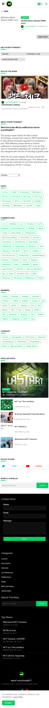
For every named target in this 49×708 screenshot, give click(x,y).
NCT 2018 (16, 197)
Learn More (18, 697)
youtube (39, 466)
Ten (32, 314)
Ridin (16, 265)
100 (3, 224)
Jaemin (35, 301)
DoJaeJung (24, 192)
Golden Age (6, 246)
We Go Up (6, 278)
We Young (18, 278)
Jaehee (15, 301)
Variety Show (31, 346)
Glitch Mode (33, 242)
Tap (3, 274)
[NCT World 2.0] (7, 429)
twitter (14, 466)
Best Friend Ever (18, 228)
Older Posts (43, 37)
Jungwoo (23, 305)
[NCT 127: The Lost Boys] (7, 404)
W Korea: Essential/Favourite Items (30, 414)
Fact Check (25, 237)
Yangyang (15, 319)
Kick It (26, 251)
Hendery (5, 301)
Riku (13, 310)
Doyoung (14, 296)
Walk (35, 274)
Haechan (35, 296)
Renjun (4, 310)
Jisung (4, 305)
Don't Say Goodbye (9, 237)
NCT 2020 (27, 197)
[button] (46, 4)
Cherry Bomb (16, 233)
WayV (38, 206)
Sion (3, 314)
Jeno (43, 301)
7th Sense (30, 224)
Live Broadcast (8, 342)
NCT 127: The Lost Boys (24, 401)
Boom (41, 228)
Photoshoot (35, 342)
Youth (40, 278)
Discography (17, 337)
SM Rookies (18, 206)
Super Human (7, 269)
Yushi (25, 319)
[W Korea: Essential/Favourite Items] (7, 417)
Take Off (19, 269)
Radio (4, 346)
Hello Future (20, 246)
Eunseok (25, 296)
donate (5, 54)
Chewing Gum (30, 233)
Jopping (5, 251)
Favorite (36, 237)
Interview (41, 337)
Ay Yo (40, 224)
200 (21, 224)
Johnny (13, 305)
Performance (22, 342)
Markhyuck (36, 192)
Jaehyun (25, 301)
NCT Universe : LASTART (14, 639)
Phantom (15, 260)
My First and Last (8, 255)
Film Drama (29, 337)
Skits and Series (16, 346)
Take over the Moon (33, 269)
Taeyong (24, 314)
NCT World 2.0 (21, 427)
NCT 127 (5, 197)
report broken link (10, 59)
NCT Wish (27, 201)
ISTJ (41, 246)
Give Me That (20, 242)
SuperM (29, 206)
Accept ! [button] (8, 703)
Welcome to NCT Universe (26, 439)
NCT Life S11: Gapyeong (13, 656)
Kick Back (16, 251)
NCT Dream (6, 201)
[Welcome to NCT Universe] (7, 442)
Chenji (13, 192)
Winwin (40, 314)
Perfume (5, 260)
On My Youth (24, 255)
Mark (39, 305)
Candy (4, 233)
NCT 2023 (38, 197)
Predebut (38, 201)
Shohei (36, 310)
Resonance (6, 265)
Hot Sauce (32, 246)
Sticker (35, 265)
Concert (5, 337)
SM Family (6, 206)
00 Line (5, 192)
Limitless (35, 251)
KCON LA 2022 (9, 630)
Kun (32, 305)
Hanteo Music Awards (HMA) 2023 (33, 22)
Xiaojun (5, 319)
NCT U (17, 201)
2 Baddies (12, 224)
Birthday (31, 228)
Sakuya (28, 310)
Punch (25, 260)
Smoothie (25, 265)
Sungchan (13, 314)
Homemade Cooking (10, 105)
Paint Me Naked (38, 255)
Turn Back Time (23, 274)
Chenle (5, 296)
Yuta (32, 319)
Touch (11, 274)
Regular (34, 260)
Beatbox (5, 228)
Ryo (19, 310)
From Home (6, 242)
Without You (30, 278)
